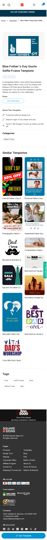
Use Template (25, 535)
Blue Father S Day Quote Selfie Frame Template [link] (32, 20)
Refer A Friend (29, 460)
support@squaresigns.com (13, 519)
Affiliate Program (9, 463)
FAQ (25, 457)
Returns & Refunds (31, 470)
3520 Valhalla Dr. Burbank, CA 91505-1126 (19, 514)
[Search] (8, 4)
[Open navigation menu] (3, 4)
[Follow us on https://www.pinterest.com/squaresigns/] (22, 529)
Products (6, 450)
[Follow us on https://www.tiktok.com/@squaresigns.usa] (35, 529)
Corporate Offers (10, 460)
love (6, 380)
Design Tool (8, 453)
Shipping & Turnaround (12, 470)
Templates (28, 450)
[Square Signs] (22, 5)
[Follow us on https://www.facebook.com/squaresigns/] (4, 529)
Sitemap (6, 457)
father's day (9, 386)
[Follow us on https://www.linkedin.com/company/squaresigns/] (17, 529)
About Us (27, 463)
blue (31, 380)
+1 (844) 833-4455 (10, 516)
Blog (25, 453)
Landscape (14, 101)
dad (22, 386)
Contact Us (7, 467)
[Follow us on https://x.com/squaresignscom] (31, 529)
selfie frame (19, 380)
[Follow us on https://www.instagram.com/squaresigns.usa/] (8, 529)
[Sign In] (34, 4)
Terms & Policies (30, 467)
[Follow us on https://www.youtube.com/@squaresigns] (26, 529)
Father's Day (9, 139)
